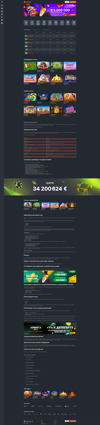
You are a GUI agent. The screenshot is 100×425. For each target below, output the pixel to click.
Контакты (55, 423)
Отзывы (55, 422)
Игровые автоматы (43, 423)
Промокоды (55, 420)
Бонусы (42, 420)
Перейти (72, 14)
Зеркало (42, 422)
